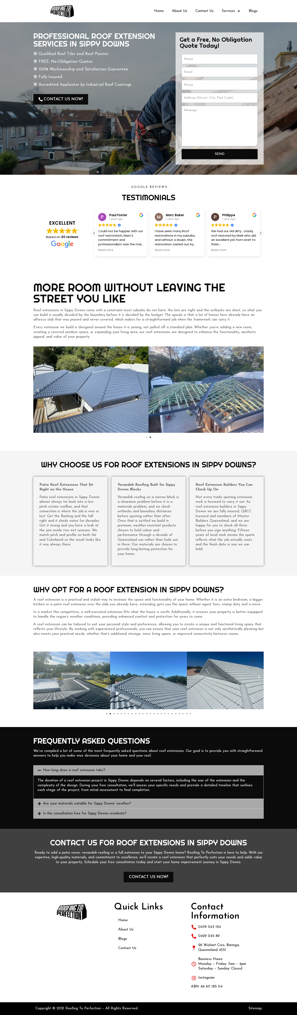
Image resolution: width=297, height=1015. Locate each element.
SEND (219, 154)
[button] (260, 233)
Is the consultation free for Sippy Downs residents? (84, 813)
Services (228, 11)
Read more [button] (105, 250)
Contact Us (204, 11)
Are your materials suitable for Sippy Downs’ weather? (87, 803)
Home (159, 11)
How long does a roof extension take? (74, 770)
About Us (179, 11)
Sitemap (255, 1008)
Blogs (253, 11)
